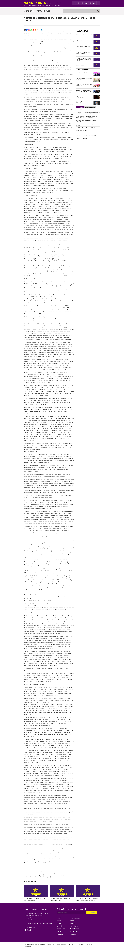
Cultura (59, 931)
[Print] (35, 30)
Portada (59, 918)
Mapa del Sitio (51, 944)
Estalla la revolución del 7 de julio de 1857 (85, 127)
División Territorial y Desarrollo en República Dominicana (86, 121)
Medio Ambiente (75, 929)
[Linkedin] (42, 30)
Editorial (72, 923)
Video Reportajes (75, 918)
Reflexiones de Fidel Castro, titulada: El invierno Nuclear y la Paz (84, 35)
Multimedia (81, 944)
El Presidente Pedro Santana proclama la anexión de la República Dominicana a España (88, 113)
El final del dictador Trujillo (82, 130)
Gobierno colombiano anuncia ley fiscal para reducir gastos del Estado (84, 91)
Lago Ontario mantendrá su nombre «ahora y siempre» (84, 96)
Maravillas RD (74, 926)
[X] (25, 30)
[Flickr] (90, 3)
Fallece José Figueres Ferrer (82, 40)
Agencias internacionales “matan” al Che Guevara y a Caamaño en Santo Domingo (84, 59)
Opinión (72, 920)
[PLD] (98, 3)
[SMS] (39, 30)
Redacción (29, 24)
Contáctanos (28, 946)
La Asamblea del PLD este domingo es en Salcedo (84, 85)
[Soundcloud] (86, 3)
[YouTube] (82, 3)
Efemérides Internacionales (41, 24)
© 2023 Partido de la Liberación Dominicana (35, 944)
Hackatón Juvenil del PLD (81, 72)
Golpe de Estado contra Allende (83, 46)
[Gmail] (37, 30)
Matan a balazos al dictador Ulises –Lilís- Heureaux (87, 133)
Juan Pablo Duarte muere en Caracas (84, 110)
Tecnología (60, 934)
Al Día (75, 944)
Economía (59, 923)
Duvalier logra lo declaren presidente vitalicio (81, 64)
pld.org (88, 944)
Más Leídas (80, 107)
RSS (70, 944)
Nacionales (60, 926)
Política (59, 920)
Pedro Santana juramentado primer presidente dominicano (86, 124)
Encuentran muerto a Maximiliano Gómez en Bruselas (83, 53)
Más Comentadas (90, 107)
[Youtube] (33, 30)
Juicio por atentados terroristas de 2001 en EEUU (84, 102)
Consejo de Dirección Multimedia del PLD (39, 923)
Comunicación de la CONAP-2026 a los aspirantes (84, 79)
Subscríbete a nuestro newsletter (72, 909)
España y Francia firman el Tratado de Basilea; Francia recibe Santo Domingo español (86, 117)
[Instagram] (29, 30)
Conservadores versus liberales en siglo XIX (86, 135)
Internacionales (61, 929)
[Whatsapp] (31, 30)
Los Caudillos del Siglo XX (82, 138)
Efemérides (73, 931)
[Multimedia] (94, 3)
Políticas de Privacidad (62, 944)
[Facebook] (78, 3)
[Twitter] (74, 3)
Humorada (73, 934)
